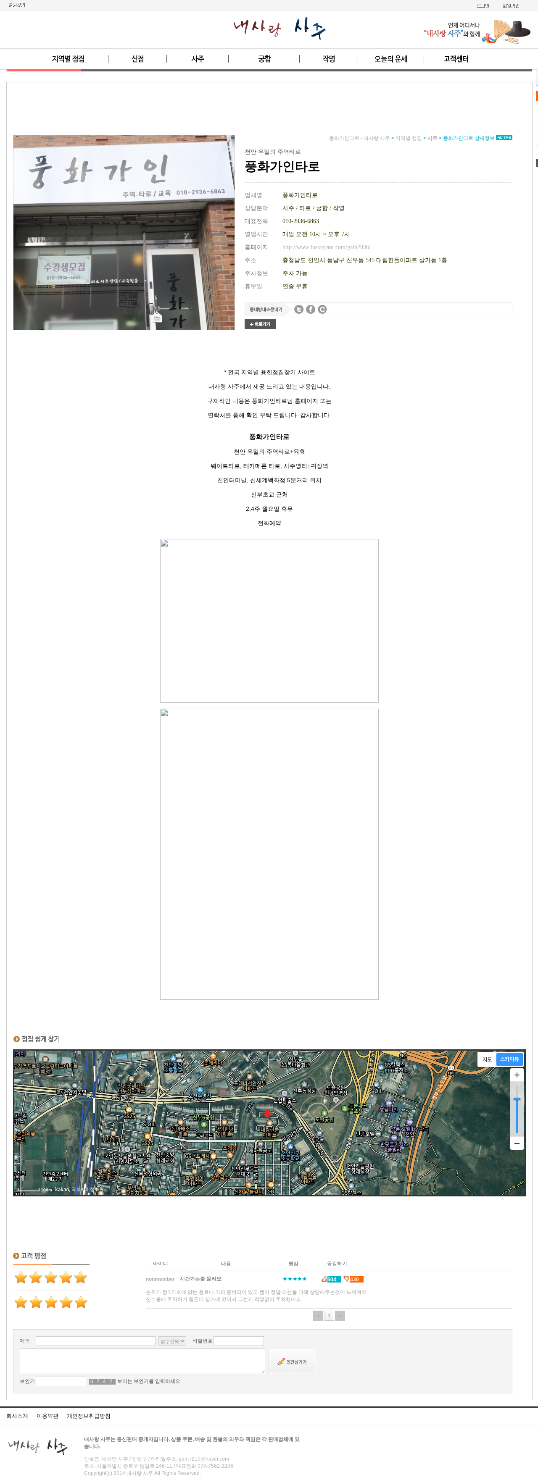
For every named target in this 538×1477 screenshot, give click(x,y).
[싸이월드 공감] (322, 309)
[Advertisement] (269, 112)
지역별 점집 (409, 138)
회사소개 (17, 1416)
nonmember (160, 1279)
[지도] (487, 1059)
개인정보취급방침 (89, 1416)
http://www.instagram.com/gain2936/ (326, 247)
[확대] (517, 1075)
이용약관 (47, 1416)
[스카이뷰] (509, 1059)
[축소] (517, 1143)
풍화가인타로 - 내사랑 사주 (359, 138)
